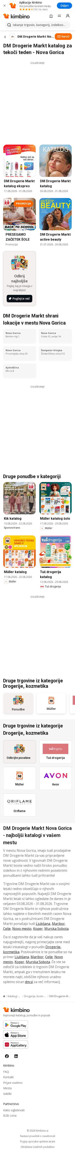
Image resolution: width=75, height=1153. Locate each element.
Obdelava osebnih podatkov (38, 1147)
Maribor (58, 923)
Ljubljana (43, 923)
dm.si (29, 981)
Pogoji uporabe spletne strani (37, 1141)
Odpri (64, 5)
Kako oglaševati (14, 1110)
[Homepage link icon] (4, 996)
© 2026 (37, 1130)
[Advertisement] (37, 102)
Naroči (65, 36)
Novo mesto (21, 928)
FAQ (6, 1072)
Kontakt (8, 1077)
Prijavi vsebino (12, 1083)
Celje (7, 928)
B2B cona (9, 1115)
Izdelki (7, 1094)
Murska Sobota (56, 928)
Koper (38, 928)
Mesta (7, 1088)
